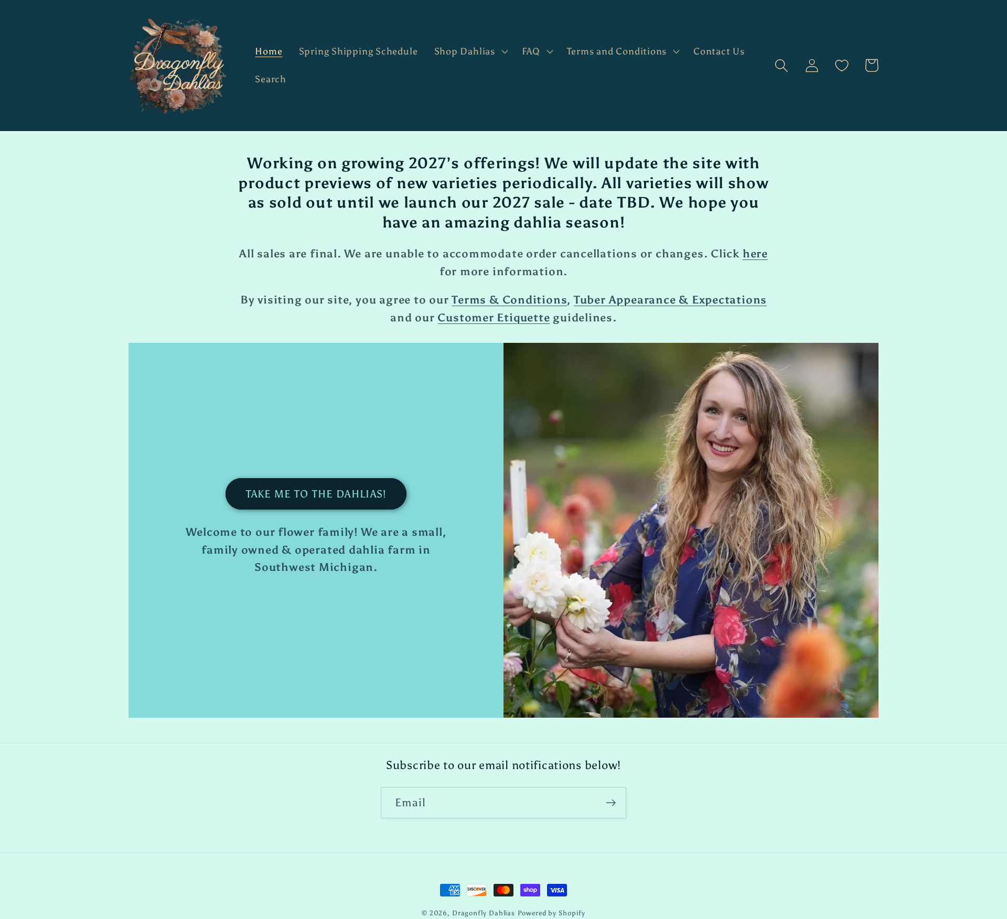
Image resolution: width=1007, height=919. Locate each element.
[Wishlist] (841, 65)
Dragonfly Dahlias (483, 913)
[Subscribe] (611, 803)
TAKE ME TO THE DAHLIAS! (316, 494)
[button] (469, 51)
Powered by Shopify (551, 913)
